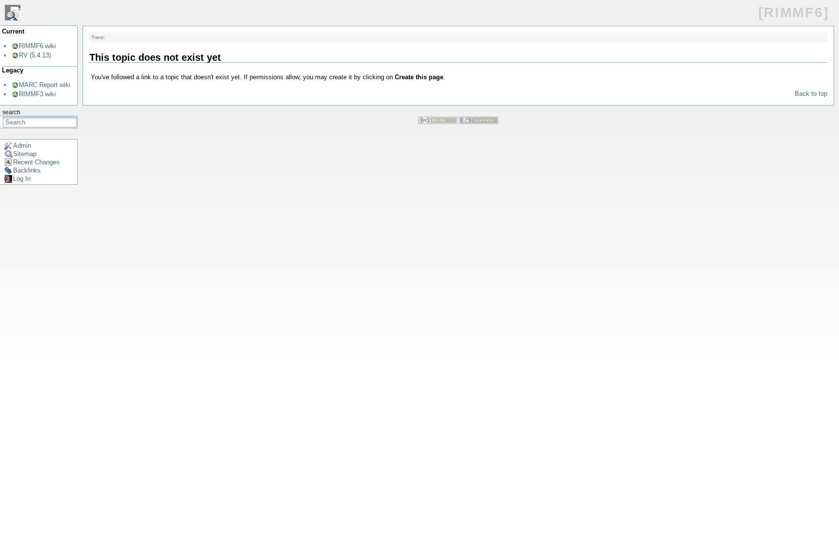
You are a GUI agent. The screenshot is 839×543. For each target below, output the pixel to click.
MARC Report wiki (44, 84)
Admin (22, 145)
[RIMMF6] (793, 12)
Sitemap (24, 154)
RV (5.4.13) (35, 55)
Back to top (811, 93)
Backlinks (27, 170)
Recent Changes (36, 162)
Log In (22, 178)
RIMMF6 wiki (37, 46)
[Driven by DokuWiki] (478, 121)
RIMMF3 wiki (37, 94)
